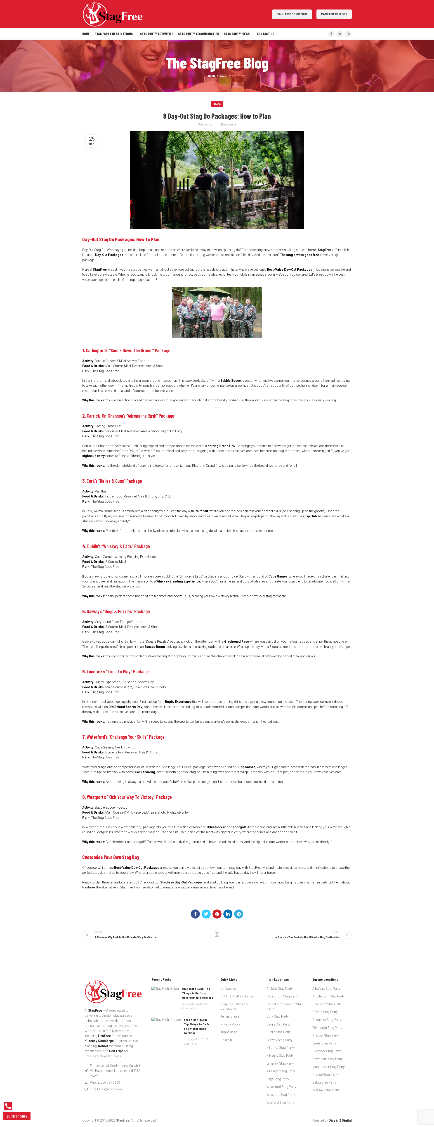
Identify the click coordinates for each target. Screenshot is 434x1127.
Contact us (228, 988)
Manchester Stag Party (328, 1067)
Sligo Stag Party (278, 1079)
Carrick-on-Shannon (105, 416)
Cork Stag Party (278, 1016)
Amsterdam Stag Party (328, 996)
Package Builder (334, 14)
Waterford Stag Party (281, 1087)
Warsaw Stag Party (326, 1090)
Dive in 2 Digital (340, 1120)
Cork (91, 481)
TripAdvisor (228, 1032)
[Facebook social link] (331, 34)
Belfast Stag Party (325, 1012)
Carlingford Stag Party (282, 996)
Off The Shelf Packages (237, 996)
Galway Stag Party (279, 1040)
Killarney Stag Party (280, 1047)
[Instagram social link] (348, 34)
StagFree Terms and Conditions (234, 1006)
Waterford (89, 767)
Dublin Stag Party (279, 1032)
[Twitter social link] (339, 34)
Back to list (217, 934)
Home (211, 75)
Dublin (92, 546)
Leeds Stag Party (324, 1043)
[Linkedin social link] (227, 914)
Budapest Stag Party (326, 1020)
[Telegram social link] (238, 914)
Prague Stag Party (325, 1074)
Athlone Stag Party (280, 988)
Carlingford (93, 380)
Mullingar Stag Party (281, 1071)
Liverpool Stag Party (326, 1051)
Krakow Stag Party (325, 1035)
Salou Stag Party (324, 1082)
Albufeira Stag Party (326, 988)
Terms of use (229, 1016)
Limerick (91, 701)
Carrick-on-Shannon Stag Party (285, 1006)
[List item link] (113, 1082)
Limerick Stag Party (280, 1063)
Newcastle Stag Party (327, 1059)
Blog (223, 75)
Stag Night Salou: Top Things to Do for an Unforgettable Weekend (197, 993)
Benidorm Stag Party (327, 1004)
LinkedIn (226, 1040)
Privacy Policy (230, 1024)
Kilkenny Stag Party (280, 1055)
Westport (95, 797)
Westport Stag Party (281, 1094)
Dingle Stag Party (278, 1024)
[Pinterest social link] (217, 914)
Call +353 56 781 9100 (292, 14)
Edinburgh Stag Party (327, 1028)
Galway (93, 611)
